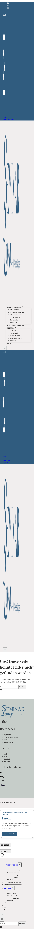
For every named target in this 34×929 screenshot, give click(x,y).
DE (8, 3)
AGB (5, 740)
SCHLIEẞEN (5, 845)
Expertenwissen (15, 317)
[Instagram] (6, 722)
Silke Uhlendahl (15, 335)
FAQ (5, 754)
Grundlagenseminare (17, 312)
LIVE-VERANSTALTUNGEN (16, 325)
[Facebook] (3, 722)
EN (8, 5)
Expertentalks (15, 320)
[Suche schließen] (2, 919)
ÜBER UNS (7, 888)
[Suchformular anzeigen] (5, 348)
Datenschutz (8, 742)
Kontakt (13, 340)
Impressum (8, 735)
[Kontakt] (4, 115)
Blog (5, 756)
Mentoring (13, 322)
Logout (13, 119)
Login (4, 117)
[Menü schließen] (0, 859)
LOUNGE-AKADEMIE (11, 865)
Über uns (13, 330)
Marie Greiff (14, 333)
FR (8, 8)
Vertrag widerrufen (11, 737)
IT (7, 10)
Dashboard (6, 119)
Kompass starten (10, 834)
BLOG (9, 343)
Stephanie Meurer (16, 338)
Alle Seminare (14, 309)
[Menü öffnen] (5, 649)
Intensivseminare (16, 315)
